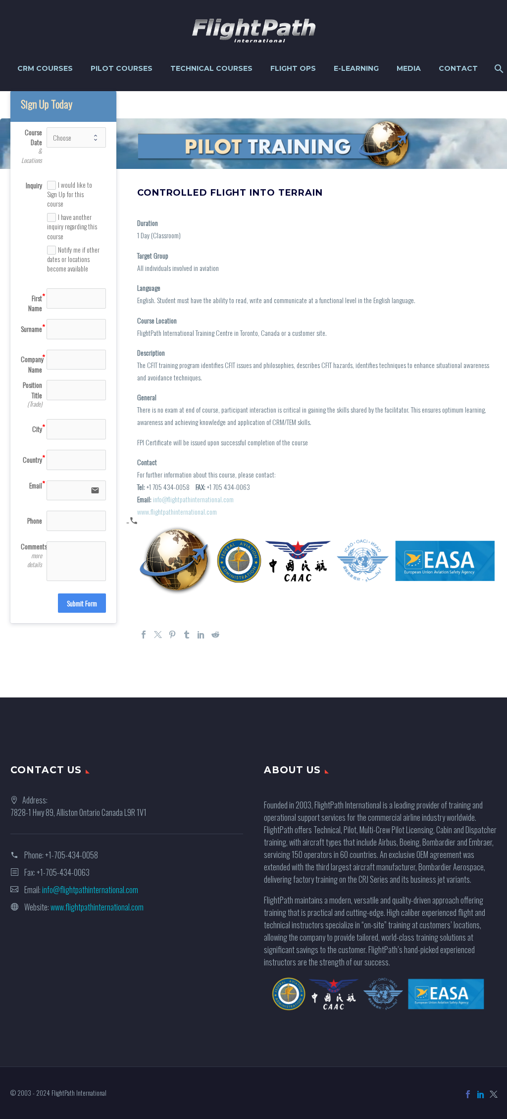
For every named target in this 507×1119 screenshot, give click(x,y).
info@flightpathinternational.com (193, 499)
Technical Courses (211, 68)
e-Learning (356, 68)
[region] (253, 143)
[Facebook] (144, 635)
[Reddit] (215, 635)
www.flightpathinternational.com (177, 511)
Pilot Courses (121, 68)
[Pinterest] (172, 635)
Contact (458, 68)
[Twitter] (158, 635)
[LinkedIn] (201, 635)
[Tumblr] (187, 635)
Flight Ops (293, 68)
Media (409, 68)
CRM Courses (45, 68)
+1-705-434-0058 (71, 855)
